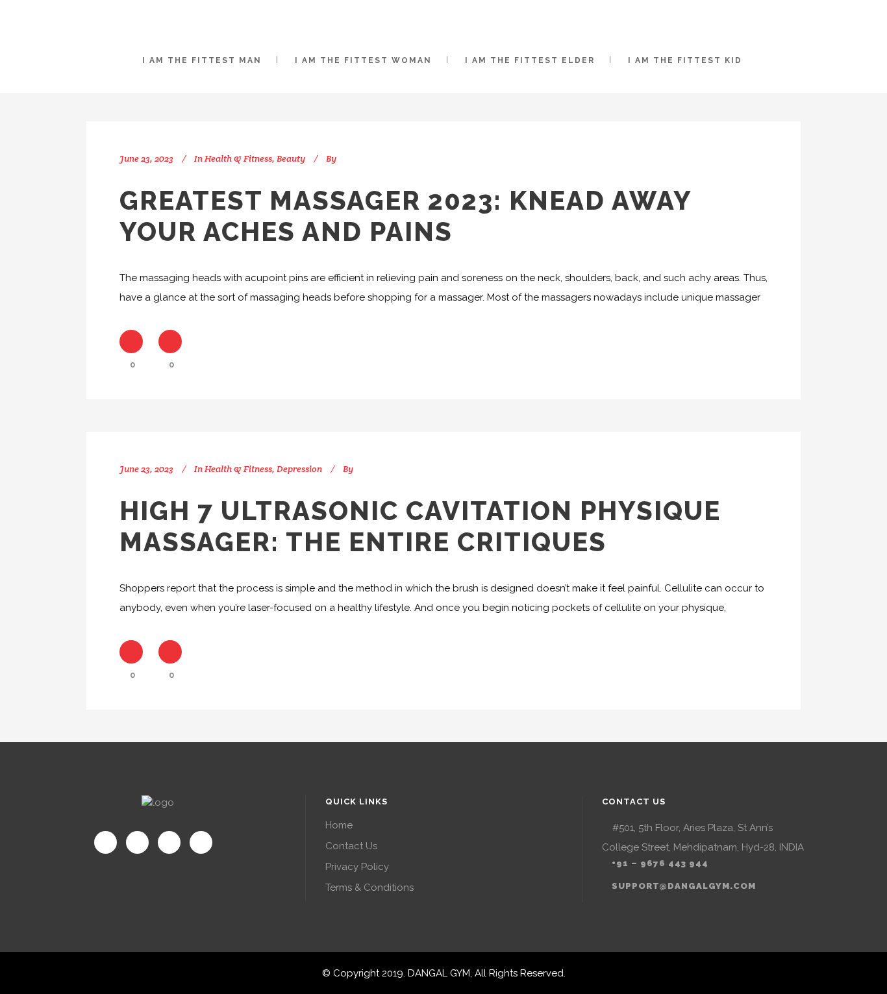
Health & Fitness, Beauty (255, 158)
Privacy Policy (357, 867)
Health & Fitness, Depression (263, 469)
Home (339, 825)
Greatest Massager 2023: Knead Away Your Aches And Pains (405, 216)
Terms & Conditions (369, 887)
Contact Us (351, 846)
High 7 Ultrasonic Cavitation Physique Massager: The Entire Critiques (420, 526)
